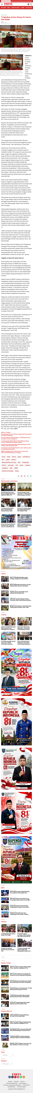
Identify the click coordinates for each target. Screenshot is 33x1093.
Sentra (21, 465)
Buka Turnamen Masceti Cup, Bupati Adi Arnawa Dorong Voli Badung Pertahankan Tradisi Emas (20, 974)
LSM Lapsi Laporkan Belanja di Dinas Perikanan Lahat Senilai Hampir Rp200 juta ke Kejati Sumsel (20, 599)
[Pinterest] (15, 1077)
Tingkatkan (5, 468)
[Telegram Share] (27, 476)
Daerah (2, 14)
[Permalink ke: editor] (2, 22)
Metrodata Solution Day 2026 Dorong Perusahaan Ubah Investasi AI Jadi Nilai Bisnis (20, 899)
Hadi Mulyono (26, 456)
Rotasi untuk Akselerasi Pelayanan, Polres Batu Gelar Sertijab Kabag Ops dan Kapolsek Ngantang (23, 643)
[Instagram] (18, 1077)
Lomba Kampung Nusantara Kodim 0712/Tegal (8, 934)
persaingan (11, 465)
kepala (7, 459)
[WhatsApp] (21, 1077)
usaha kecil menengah (7, 471)
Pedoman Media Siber (12, 1083)
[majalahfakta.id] (8, 4)
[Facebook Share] (18, 476)
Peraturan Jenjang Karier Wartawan (12, 1085)
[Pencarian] (31, 4)
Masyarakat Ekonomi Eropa (9, 462)
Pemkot (4, 465)
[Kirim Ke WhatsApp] (31, 476)
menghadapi (25, 462)
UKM (11, 468)
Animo (3, 456)
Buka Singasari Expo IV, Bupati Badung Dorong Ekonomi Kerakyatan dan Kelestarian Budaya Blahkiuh (19, 892)
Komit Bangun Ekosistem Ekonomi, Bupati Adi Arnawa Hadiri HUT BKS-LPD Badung (16, 435)
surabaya (27, 465)
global (19, 456)
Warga (17, 471)
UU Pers (22, 1081)
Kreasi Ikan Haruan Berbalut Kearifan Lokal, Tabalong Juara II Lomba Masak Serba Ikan (16, 448)
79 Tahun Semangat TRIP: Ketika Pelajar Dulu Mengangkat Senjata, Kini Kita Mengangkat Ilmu (24, 950)
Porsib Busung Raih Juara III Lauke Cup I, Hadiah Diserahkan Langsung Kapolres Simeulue (8, 643)
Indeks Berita (26, 1085)
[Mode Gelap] (28, 4)
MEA (19, 462)
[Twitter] (12, 1077)
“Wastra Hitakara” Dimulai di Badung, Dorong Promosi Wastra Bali (19, 1015)
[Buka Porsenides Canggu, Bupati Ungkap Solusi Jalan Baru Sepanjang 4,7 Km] (5, 968)
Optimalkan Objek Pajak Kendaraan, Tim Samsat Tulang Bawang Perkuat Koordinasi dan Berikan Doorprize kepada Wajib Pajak (23, 628)
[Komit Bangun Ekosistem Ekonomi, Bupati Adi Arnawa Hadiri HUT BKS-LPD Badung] (8, 487)
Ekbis (6, 14)
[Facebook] (9, 1077)
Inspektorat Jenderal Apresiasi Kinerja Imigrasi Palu (7, 950)
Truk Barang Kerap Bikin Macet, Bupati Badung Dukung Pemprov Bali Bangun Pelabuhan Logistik (15, 441)
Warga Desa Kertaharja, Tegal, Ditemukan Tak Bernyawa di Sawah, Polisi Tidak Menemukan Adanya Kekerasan (20, 606)
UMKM (16, 468)
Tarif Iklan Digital (21, 1086)
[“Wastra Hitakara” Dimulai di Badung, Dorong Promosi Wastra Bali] (5, 1016)
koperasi (13, 459)
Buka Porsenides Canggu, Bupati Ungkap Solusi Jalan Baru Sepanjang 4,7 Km (20, 967)
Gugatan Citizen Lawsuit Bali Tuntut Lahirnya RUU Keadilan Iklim (19, 592)
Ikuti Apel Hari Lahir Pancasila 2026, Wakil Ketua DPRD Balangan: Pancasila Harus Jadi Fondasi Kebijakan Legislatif (20, 1030)
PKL (17, 465)
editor (5, 22)
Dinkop (14, 456)
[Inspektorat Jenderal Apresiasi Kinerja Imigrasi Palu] (8, 943)
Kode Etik (16, 1081)
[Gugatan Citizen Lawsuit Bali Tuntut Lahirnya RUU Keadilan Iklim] (5, 593)
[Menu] (2, 4)
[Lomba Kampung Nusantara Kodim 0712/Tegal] (8, 928)
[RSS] (24, 1077)
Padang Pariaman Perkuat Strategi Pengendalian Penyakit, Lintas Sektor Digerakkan (19, 906)
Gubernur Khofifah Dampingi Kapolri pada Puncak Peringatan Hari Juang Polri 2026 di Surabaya (8, 628)
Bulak (8, 456)
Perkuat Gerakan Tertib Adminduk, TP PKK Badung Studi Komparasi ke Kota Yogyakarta (15, 438)
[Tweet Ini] (21, 476)
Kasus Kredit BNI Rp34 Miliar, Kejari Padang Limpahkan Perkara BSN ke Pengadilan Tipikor (19, 578)
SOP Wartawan (23, 1083)
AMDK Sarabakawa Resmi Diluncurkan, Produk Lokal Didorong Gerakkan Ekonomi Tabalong (14, 452)
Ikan (3, 459)
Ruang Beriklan (11, 1086)
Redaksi (10, 1081)
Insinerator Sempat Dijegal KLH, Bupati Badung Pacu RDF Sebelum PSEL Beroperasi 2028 (15, 445)
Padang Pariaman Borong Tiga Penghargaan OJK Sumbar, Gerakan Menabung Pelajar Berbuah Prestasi (19, 913)
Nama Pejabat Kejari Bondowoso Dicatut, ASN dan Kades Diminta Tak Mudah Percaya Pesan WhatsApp (20, 585)
